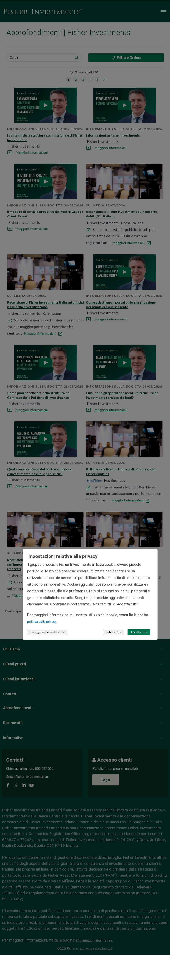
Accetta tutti (139, 632)
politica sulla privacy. (42, 622)
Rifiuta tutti (114, 632)
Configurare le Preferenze (47, 632)
